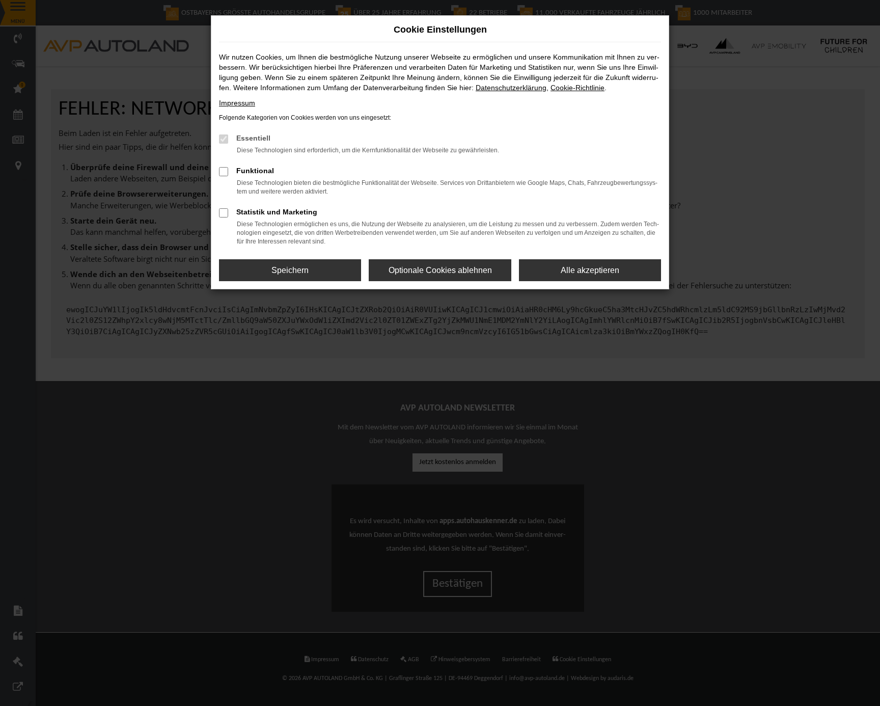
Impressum (237, 103)
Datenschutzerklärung (511, 88)
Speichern (290, 270)
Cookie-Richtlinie (577, 88)
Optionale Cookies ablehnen (440, 270)
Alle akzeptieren (590, 270)
